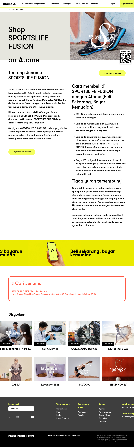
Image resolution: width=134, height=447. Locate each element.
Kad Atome (55, 4)
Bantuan (94, 4)
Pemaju (81, 415)
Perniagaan (67, 4)
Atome (5, 10)
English (113, 3)
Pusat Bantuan (62, 418)
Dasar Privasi (104, 415)
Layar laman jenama (22, 152)
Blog (58, 412)
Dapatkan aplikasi (127, 3)
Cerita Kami (61, 409)
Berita (59, 415)
